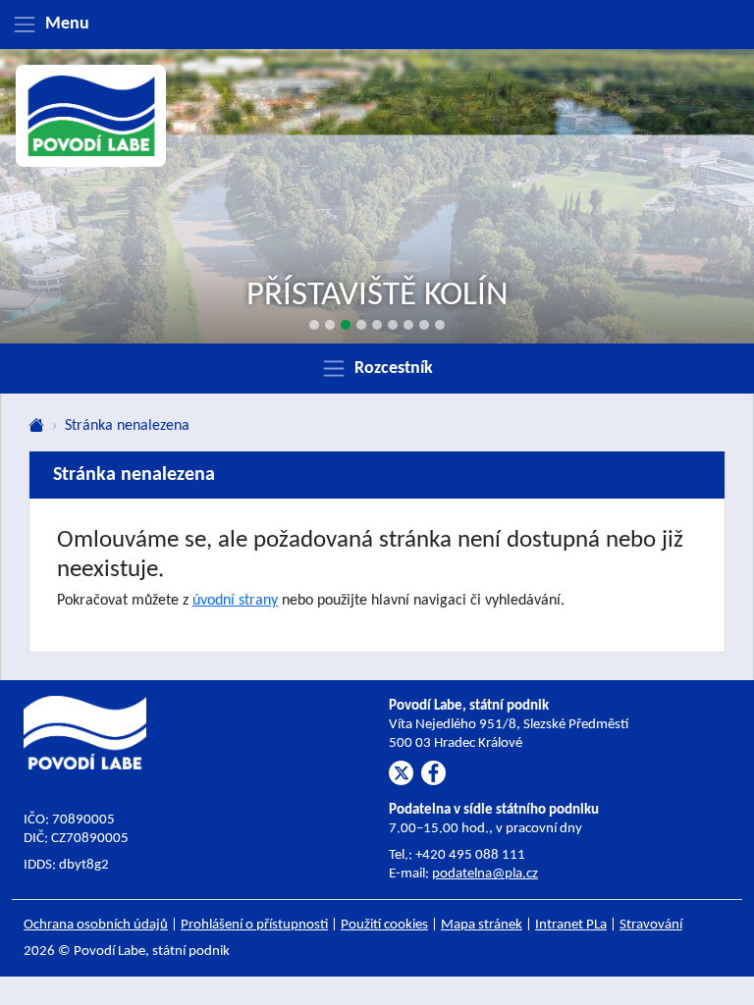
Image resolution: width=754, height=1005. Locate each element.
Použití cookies (384, 925)
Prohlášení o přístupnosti (254, 925)
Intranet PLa (571, 925)
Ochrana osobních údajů (96, 925)
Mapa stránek (481, 925)
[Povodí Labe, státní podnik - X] (401, 773)
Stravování (650, 925)
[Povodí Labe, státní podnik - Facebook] (433, 773)
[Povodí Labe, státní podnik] (91, 116)
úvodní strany (235, 600)
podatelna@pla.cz (485, 874)
